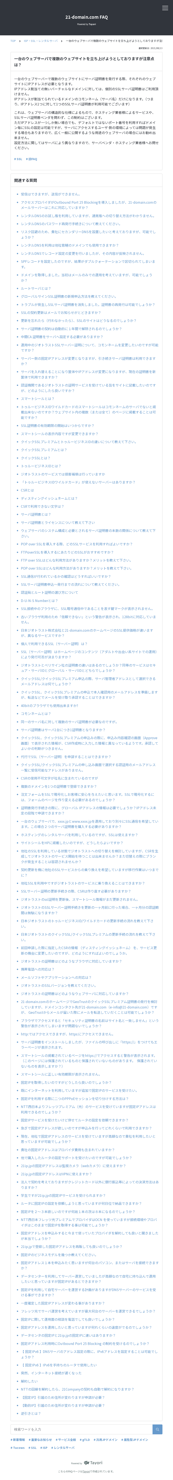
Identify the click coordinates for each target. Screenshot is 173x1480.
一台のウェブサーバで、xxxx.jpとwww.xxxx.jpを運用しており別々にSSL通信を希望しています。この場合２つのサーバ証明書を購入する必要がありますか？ (89, 824)
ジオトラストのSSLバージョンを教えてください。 (59, 985)
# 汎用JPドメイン (106, 1439)
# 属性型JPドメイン (134, 1439)
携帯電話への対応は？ (38, 969)
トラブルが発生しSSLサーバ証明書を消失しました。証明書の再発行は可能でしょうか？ (88, 304)
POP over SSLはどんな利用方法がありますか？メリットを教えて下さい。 (77, 568)
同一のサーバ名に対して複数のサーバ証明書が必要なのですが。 (70, 721)
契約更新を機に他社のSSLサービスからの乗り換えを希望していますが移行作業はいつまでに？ (90, 872)
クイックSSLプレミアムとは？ (44, 449)
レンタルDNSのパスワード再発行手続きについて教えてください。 (71, 223)
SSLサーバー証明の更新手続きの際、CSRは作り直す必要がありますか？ (78, 891)
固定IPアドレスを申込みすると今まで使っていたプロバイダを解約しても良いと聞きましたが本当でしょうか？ (89, 1235)
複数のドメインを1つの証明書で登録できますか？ (59, 786)
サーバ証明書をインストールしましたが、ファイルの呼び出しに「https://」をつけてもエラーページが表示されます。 (89, 1044)
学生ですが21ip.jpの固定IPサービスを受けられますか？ (63, 1195)
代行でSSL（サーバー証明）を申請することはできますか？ (66, 756)
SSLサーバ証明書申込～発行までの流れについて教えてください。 (71, 584)
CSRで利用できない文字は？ (42, 506)
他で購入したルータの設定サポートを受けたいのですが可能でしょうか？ (76, 1157)
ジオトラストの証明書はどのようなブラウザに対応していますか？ (73, 961)
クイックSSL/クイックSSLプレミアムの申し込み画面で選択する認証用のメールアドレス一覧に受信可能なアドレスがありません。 (88, 767)
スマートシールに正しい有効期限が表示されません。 (62, 1074)
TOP (13, 41)
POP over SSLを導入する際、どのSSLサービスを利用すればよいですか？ (77, 543)
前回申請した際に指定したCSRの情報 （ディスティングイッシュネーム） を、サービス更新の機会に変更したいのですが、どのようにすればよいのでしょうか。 (89, 950)
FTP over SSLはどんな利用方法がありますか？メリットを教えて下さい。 (77, 560)
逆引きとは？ (31, 1413)
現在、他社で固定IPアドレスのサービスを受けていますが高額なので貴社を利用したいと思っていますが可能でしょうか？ (88, 1139)
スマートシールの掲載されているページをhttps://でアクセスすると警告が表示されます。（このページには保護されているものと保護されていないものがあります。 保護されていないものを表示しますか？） (89, 1061)
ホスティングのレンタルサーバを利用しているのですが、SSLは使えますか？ (81, 834)
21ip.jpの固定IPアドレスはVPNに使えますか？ (56, 1173)
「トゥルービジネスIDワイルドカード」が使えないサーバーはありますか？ (78, 482)
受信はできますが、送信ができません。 (51, 194)
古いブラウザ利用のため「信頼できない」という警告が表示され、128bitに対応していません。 (88, 619)
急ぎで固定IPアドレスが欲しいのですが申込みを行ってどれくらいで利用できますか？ (86, 1128)
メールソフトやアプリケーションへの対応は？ (56, 977)
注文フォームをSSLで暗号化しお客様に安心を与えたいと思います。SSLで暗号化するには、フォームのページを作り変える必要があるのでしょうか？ (87, 797)
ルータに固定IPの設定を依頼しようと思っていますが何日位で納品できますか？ (81, 1203)
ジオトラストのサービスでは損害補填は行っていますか (63, 474)
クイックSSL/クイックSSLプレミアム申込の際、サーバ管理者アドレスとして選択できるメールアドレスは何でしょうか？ (88, 681)
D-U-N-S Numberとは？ (39, 600)
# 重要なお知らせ (40, 1439)
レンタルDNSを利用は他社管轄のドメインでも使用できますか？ (70, 245)
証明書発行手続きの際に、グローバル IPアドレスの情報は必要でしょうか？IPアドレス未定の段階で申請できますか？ (88, 810)
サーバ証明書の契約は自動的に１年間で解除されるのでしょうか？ (71, 328)
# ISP (43, 1447)
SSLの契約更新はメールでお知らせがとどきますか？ (61, 312)
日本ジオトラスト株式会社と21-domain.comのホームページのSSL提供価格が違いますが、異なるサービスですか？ (87, 633)
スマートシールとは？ (38, 398)
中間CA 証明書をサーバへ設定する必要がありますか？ (62, 336)
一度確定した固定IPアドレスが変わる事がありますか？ (63, 1303)
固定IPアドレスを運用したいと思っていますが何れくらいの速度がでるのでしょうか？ (86, 1327)
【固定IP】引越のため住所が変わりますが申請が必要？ (63, 1397)
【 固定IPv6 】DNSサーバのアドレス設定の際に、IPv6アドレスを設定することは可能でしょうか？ (89, 1354)
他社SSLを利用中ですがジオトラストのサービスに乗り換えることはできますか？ (83, 883)
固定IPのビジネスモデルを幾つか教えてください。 (59, 1254)
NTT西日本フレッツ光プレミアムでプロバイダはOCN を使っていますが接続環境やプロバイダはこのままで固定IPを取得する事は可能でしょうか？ (89, 1222)
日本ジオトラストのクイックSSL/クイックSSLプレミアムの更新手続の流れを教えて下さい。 (88, 937)
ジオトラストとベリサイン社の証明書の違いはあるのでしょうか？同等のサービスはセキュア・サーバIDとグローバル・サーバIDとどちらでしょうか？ (88, 668)
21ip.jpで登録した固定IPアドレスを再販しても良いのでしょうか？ (72, 1246)
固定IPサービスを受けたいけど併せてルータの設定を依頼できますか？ (75, 1120)
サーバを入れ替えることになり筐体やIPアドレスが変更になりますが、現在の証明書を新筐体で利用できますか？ (88, 374)
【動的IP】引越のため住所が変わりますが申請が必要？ (63, 1405)
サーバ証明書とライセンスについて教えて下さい (58, 522)
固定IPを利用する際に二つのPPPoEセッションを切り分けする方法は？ (75, 1098)
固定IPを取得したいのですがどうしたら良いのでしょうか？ (66, 1082)
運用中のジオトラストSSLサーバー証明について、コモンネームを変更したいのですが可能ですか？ (89, 347)
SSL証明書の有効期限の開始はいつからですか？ (59, 425)
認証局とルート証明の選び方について (49, 592)
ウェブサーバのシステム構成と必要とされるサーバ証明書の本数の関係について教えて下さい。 (88, 533)
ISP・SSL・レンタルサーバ (41, 41)
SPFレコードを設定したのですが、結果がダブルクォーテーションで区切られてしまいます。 (88, 264)
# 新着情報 (18, 1439)
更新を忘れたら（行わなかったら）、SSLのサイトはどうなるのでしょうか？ (79, 320)
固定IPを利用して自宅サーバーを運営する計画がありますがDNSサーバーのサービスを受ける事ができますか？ (88, 1292)
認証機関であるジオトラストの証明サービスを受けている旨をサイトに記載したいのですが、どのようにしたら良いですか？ (88, 388)
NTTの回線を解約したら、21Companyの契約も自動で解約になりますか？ (77, 1389)
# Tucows (18, 1447)
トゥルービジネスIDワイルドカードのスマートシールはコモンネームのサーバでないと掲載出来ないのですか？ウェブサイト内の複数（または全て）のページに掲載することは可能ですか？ (88, 412)
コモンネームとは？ (36, 713)
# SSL (18, 159)
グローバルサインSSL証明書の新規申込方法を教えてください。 (69, 296)
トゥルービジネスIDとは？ (41, 465)
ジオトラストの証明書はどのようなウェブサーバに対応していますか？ (76, 993)
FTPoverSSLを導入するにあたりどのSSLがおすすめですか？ (67, 552)
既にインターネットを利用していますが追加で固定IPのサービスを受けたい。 (80, 1090)
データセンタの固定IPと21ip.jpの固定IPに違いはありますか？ (68, 1335)
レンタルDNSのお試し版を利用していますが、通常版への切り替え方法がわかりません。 (88, 215)
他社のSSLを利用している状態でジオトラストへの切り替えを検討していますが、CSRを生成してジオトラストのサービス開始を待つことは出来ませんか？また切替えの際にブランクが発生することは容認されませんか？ (89, 856)
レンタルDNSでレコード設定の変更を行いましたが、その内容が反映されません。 (83, 253)
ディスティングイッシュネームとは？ (49, 498)
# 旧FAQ (31, 159)
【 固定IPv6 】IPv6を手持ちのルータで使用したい (59, 1364)
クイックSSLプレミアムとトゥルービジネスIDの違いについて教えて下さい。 (79, 441)
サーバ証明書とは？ (36, 514)
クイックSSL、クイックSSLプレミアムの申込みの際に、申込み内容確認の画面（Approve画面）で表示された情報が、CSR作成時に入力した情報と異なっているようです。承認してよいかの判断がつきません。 (89, 743)
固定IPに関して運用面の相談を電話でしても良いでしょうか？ (68, 1319)
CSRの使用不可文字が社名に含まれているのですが (59, 778)
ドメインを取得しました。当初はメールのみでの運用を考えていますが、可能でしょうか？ (86, 277)
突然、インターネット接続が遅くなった (51, 1372)
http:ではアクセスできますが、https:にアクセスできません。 (69, 1033)
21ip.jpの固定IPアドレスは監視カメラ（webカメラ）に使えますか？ (73, 1165)
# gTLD (85, 1439)
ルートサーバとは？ (36, 288)
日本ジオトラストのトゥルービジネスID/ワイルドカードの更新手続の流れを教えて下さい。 (87, 923)
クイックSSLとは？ (36, 457)
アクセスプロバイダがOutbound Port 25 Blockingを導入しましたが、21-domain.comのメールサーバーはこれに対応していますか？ (89, 205)
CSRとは (27, 490)
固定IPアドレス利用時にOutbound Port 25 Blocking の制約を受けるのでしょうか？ (85, 1343)
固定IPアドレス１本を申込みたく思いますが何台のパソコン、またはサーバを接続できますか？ (90, 1265)
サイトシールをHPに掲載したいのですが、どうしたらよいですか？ (74, 842)
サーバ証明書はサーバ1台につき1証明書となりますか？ (63, 729)
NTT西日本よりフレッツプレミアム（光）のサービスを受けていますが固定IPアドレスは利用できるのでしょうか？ (88, 1109)
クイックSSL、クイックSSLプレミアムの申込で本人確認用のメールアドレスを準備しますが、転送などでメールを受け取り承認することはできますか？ (89, 695)
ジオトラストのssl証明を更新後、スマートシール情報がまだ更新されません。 (80, 899)
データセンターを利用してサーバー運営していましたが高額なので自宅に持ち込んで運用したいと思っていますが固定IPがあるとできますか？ (88, 1279)
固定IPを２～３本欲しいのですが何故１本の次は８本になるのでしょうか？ (78, 1211)
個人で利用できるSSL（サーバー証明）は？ (54, 643)
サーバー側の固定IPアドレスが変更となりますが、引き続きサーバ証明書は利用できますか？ (88, 361)
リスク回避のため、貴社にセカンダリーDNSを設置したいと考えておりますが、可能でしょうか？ (88, 234)
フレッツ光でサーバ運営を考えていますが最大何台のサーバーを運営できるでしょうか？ (88, 1311)
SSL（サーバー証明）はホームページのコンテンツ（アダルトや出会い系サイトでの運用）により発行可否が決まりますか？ (90, 654)
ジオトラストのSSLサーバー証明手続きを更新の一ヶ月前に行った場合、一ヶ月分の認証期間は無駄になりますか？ (90, 910)
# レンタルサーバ (62, 1447)
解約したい (29, 1381)
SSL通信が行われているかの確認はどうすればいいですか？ (66, 576)
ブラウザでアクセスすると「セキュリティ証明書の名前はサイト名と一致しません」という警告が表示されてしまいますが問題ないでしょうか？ (90, 1023)
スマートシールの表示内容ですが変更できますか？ (60, 433)
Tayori (86, 1471)
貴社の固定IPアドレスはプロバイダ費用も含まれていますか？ (68, 1149)
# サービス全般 (66, 1439)
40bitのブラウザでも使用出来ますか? (51, 705)
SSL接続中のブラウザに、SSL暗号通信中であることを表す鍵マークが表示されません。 (88, 608)
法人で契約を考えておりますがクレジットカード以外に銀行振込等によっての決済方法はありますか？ (90, 1184)
